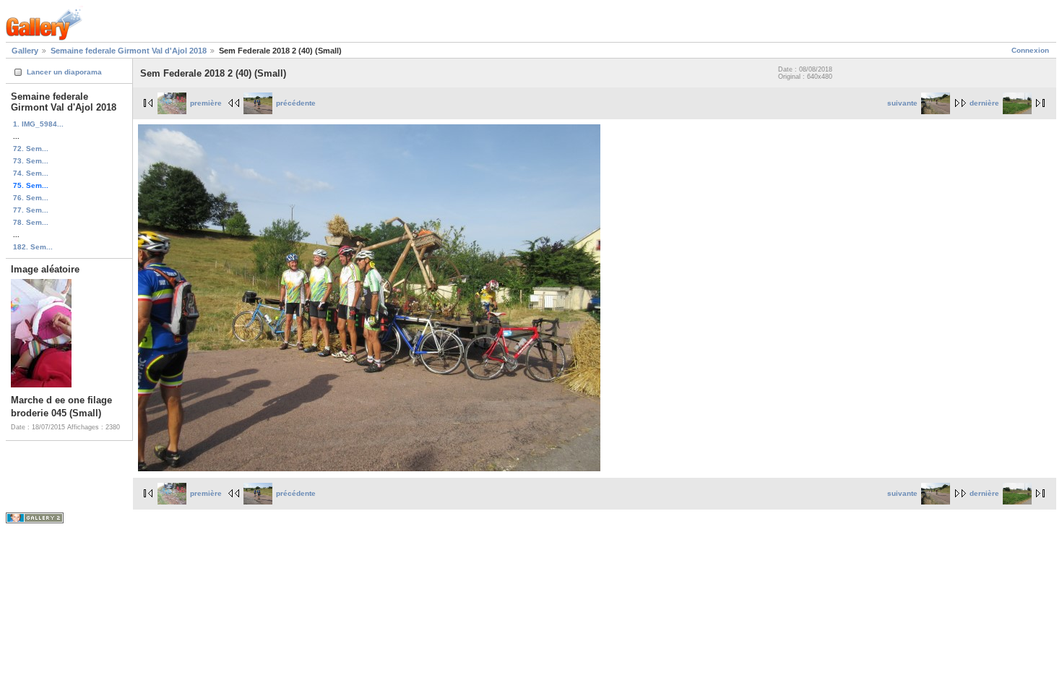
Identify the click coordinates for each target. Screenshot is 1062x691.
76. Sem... (30, 198)
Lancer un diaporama (64, 72)
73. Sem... (30, 161)
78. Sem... (30, 222)
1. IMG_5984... (38, 124)
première (206, 103)
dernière (984, 103)
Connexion (1030, 50)
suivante (902, 103)
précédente (296, 103)
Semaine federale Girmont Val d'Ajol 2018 (129, 50)
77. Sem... (30, 210)
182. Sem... (33, 247)
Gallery (25, 50)
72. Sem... (30, 149)
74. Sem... (30, 173)
